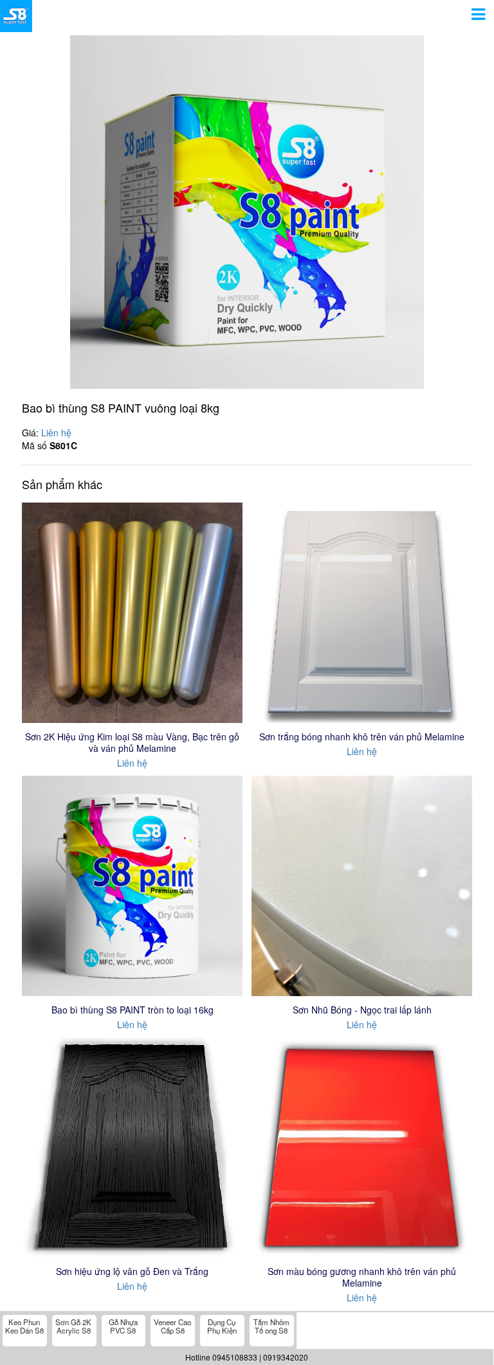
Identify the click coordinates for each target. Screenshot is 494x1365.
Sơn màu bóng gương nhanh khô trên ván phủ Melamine (362, 1277)
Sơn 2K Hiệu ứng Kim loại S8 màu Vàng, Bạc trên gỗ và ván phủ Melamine (132, 742)
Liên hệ (56, 432)
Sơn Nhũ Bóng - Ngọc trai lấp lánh (362, 1009)
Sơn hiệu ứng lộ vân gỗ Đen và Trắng (132, 1271)
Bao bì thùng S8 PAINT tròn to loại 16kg (132, 1009)
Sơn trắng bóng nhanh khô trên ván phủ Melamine (361, 736)
